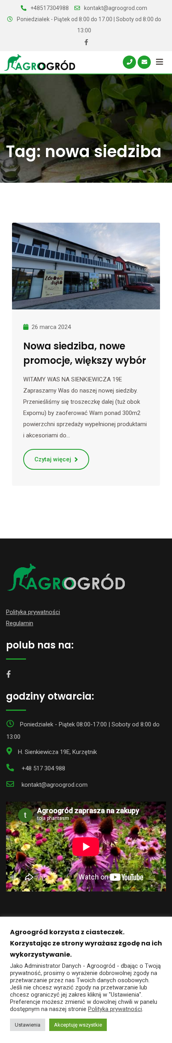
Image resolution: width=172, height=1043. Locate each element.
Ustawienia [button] (27, 1025)
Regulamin (19, 623)
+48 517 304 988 (43, 768)
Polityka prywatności (33, 612)
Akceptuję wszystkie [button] (78, 1025)
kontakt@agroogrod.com (115, 8)
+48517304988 (49, 8)
